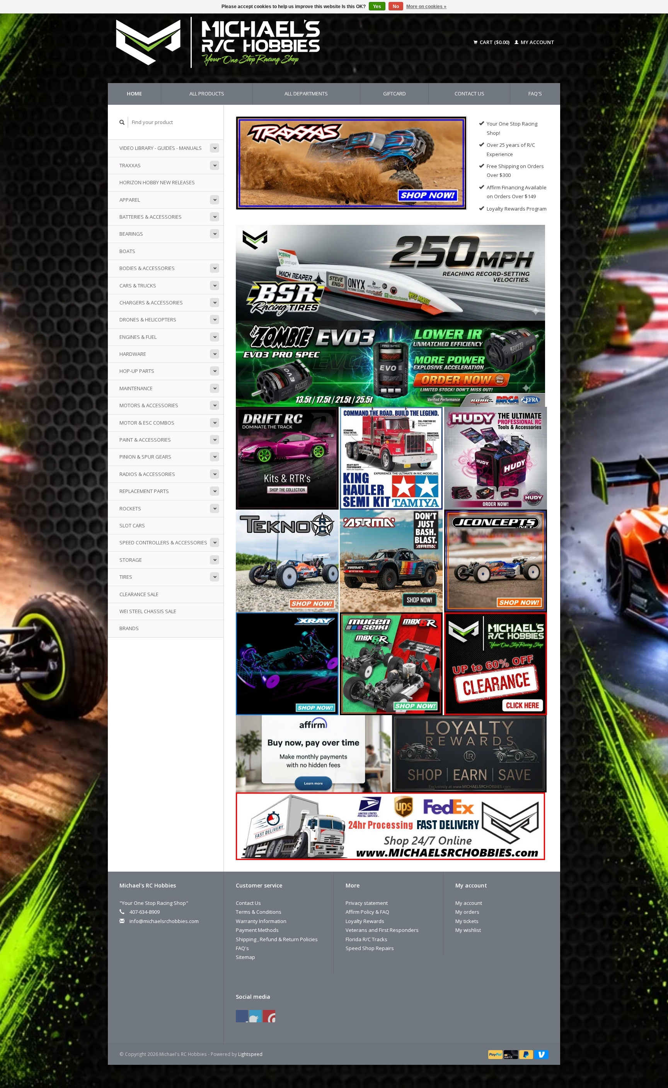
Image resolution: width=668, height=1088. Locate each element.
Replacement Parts (144, 491)
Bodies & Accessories (147, 268)
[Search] (122, 122)
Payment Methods (257, 929)
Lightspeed (250, 1054)
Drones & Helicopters (147, 319)
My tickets (467, 921)
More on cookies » (426, 6)
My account (537, 42)
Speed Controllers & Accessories (163, 542)
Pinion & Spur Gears (145, 456)
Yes (377, 6)
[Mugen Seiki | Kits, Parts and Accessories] (391, 663)
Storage (130, 559)
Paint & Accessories (145, 439)
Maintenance (136, 388)
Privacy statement (367, 902)
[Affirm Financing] (313, 753)
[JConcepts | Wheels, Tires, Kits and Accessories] (495, 560)
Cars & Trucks (137, 285)
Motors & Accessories (148, 405)
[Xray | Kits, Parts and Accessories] (287, 663)
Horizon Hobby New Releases (157, 182)
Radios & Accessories (147, 474)
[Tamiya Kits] (391, 457)
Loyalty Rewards (365, 921)
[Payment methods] (496, 1054)
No (396, 6)
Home (134, 93)
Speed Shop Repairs (370, 948)
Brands (129, 628)
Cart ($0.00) (495, 42)
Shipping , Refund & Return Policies (277, 939)
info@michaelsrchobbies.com (164, 921)
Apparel (129, 199)
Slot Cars (132, 525)
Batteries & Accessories (150, 216)
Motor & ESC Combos (146, 422)
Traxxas (130, 165)
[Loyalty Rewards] (469, 753)
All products (206, 93)
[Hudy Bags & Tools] (495, 457)
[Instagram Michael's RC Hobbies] (269, 1016)
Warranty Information (261, 921)
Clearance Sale (138, 594)
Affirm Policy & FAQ (367, 911)
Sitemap (245, 957)
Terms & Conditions (258, 911)
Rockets (130, 508)
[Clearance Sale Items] (495, 663)
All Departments (306, 93)
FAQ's (535, 93)
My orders (467, 911)
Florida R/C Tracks (366, 939)
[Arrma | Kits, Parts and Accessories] (391, 560)
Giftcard (394, 93)
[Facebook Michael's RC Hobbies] (242, 1016)
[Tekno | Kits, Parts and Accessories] (287, 560)
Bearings (131, 233)
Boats (127, 251)
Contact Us (469, 93)
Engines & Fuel (138, 336)
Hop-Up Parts (136, 370)
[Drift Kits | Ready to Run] (287, 457)
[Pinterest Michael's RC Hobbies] (255, 1016)
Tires (125, 576)
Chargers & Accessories (151, 302)
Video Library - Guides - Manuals (160, 147)
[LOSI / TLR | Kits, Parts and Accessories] (351, 163)
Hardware (132, 353)
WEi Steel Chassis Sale (147, 611)
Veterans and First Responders (382, 929)
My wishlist (468, 929)
